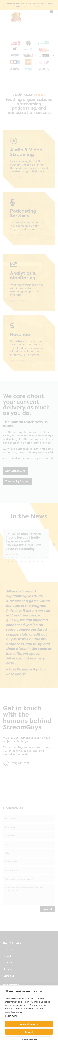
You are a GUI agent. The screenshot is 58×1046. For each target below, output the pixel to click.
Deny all (29, 1031)
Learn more (11, 1015)
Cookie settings (29, 1039)
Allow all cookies (29, 1024)
